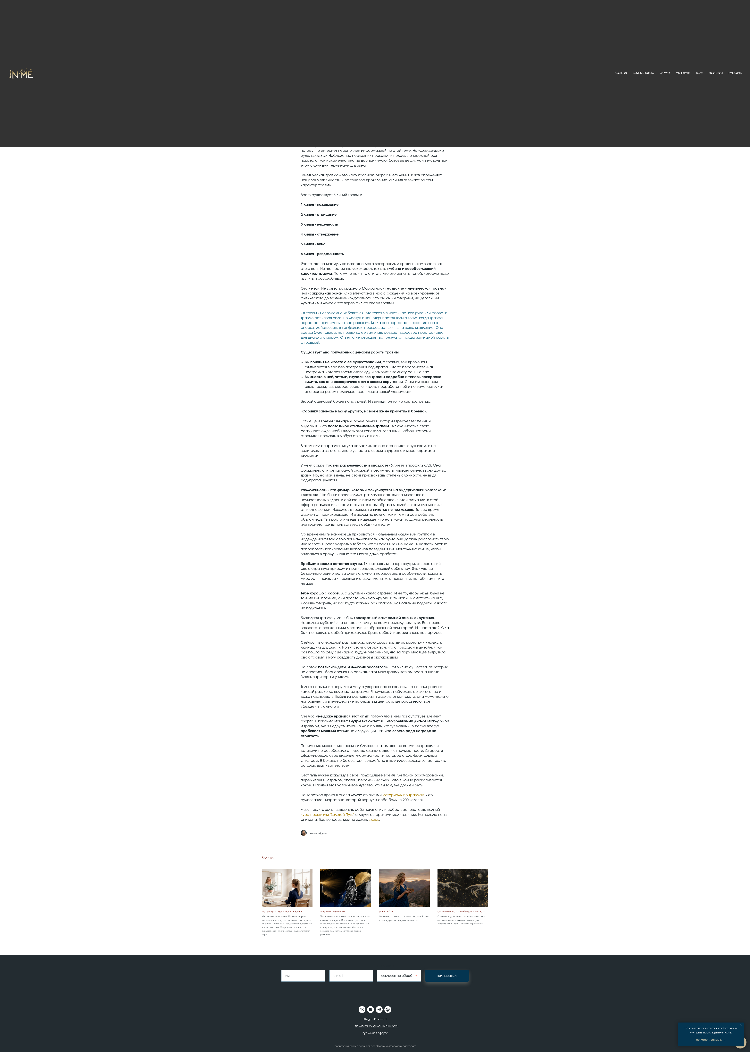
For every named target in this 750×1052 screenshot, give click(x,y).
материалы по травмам (403, 795)
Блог (699, 73)
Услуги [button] (665, 73)
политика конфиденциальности (376, 1026)
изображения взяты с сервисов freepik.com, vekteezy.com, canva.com (375, 1046)
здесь (374, 820)
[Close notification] (741, 1025)
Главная (621, 73)
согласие (385, 966)
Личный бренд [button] (643, 73)
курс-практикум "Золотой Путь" (327, 815)
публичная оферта (375, 1033)
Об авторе (683, 73)
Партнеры (716, 73)
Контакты (735, 73)
